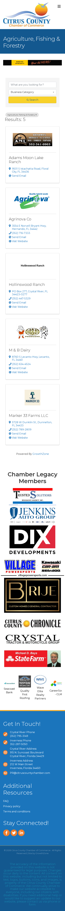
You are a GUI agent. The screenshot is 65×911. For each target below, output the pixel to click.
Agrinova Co (20, 219)
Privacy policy (11, 806)
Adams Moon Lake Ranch (26, 159)
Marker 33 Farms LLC (28, 415)
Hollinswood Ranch (27, 284)
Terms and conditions (16, 811)
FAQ (6, 801)
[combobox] (32, 92)
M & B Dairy (19, 350)
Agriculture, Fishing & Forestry (21, 115)
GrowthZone (40, 453)
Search (34, 99)
